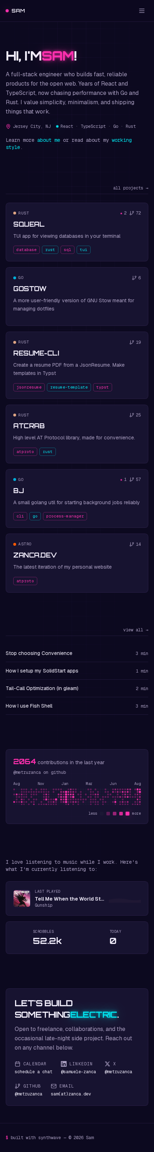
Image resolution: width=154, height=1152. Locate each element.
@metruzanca (27, 772)
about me (48, 140)
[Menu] (141, 10)
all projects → (130, 188)
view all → (135, 630)
